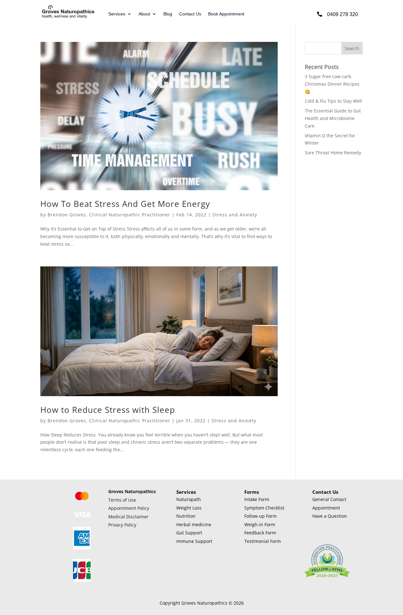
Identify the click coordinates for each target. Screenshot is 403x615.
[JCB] (82, 580)
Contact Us (190, 14)
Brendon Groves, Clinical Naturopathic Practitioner (109, 215)
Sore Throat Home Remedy (333, 153)
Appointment (326, 508)
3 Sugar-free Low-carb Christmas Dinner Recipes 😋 (332, 83)
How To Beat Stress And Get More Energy (125, 203)
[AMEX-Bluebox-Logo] (82, 548)
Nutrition (186, 516)
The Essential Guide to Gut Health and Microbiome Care (333, 118)
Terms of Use (122, 500)
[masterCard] (82, 501)
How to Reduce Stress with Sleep (107, 409)
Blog (167, 14)
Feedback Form (260, 533)
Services (116, 14)
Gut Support (189, 533)
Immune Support (194, 541)
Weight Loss (189, 508)
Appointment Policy (128, 508)
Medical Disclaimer (128, 517)
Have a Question (329, 516)
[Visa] (82, 516)
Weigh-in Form (259, 524)
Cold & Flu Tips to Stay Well (333, 101)
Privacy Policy (122, 525)
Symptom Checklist (264, 508)
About (144, 14)
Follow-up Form (260, 516)
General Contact (329, 499)
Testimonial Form (262, 541)
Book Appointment (226, 14)
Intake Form (256, 499)
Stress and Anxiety (235, 215)
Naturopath (188, 499)
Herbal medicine (193, 524)
